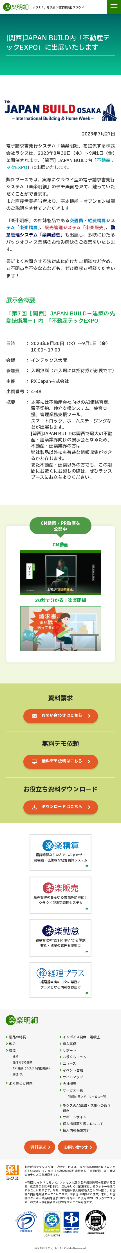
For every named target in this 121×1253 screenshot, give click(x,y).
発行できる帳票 (22, 1063)
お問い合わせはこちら (62, 715)
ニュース (69, 1064)
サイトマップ (73, 1077)
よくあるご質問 (21, 1083)
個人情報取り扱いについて (83, 1124)
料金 (12, 1044)
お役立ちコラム (74, 1057)
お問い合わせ (76, 1147)
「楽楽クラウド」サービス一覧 (86, 1097)
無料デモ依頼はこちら (62, 761)
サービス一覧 (73, 1090)
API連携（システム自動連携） (32, 1069)
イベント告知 (73, 1070)
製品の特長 (17, 1037)
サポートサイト (74, 1117)
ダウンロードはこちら (62, 807)
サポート (69, 1050)
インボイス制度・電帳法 (81, 1037)
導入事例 (69, 1044)
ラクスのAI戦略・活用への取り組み (87, 1108)
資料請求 (38, 1147)
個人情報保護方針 (76, 1130)
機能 (12, 1050)
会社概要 (69, 1084)
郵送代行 (18, 1074)
